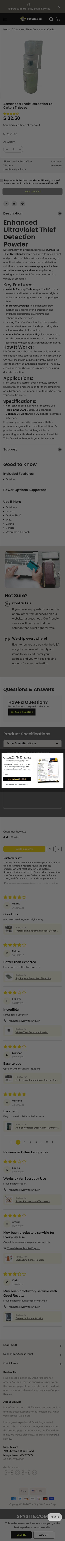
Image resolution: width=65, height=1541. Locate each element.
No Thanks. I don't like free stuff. (17, 784)
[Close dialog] (61, 755)
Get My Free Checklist (17, 779)
